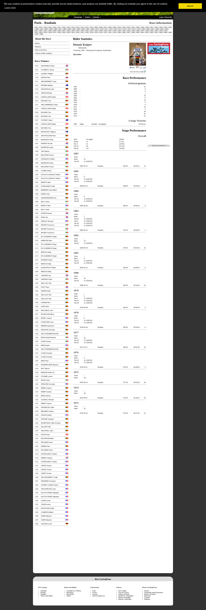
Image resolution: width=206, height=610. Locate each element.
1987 (60, 29)
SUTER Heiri (45, 434)
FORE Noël (45, 306)
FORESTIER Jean (47, 322)
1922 (77, 32)
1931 (36, 32)
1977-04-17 (84, 347)
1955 (73, 31)
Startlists (43, 594)
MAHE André (45, 345)
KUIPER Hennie (46, 213)
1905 (137, 32)
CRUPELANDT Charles (49, 454)
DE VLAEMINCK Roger (49, 236)
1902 (151, 32)
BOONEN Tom (46, 101)
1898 (170, 32)
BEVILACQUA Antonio (48, 337)
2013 (77, 27)
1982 (83, 29)
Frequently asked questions (153, 592)
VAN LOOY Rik (46, 283)
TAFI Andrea (45, 151)
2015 (68, 27)
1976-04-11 (83, 367)
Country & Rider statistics (43, 53)
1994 (165, 27)
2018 (54, 27)
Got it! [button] (190, 6)
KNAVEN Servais (47, 143)
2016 (63, 27)
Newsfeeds (70, 594)
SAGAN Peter (45, 77)
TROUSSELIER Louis (48, 489)
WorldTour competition (125, 596)
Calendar (96, 17)
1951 (91, 31)
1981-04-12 (84, 267)
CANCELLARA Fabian (48, 97)
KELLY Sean (45, 201)
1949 (100, 31)
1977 (106, 29)
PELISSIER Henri (47, 442)
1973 (124, 29)
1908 (123, 32)
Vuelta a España (123, 594)
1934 (156, 31)
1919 (91, 32)
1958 (59, 31)
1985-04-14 (84, 186)
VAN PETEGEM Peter (48, 136)
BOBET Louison (46, 318)
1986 (64, 29)
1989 (50, 29)
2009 (96, 27)
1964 (166, 29)
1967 (152, 29)
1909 (119, 32)
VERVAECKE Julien (47, 407)
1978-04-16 (84, 327)
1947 (110, 31)
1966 (157, 29)
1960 (50, 31)
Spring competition (124, 597)
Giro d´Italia (122, 591)
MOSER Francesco (47, 225)
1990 (46, 29)
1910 (114, 32)
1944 (124, 31)
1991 (41, 29)
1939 (133, 31)
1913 (100, 32)
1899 (165, 32)
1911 (110, 32)
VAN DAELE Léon (47, 310)
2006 (110, 27)
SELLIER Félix (46, 427)
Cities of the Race (41, 50)
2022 (36, 27)
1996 (156, 27)
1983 (78, 29)
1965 (161, 29)
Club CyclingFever (98, 596)
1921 (82, 32)
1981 (87, 29)
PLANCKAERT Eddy (48, 186)
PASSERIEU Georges (48, 481)
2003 (123, 27)
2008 (100, 27)
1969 (143, 29)
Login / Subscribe (165, 17)
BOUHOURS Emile (47, 508)
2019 (50, 27)
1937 (142, 31)
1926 (59, 32)
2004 (119, 27)
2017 (59, 27)
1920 (87, 32)
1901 (156, 32)
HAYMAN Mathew (47, 85)
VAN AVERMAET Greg (48, 81)
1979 (97, 29)
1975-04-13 (84, 382)
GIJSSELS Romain (47, 399)
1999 (142, 27)
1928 (50, 32)
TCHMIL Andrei (46, 170)
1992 (37, 29)
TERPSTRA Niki (46, 93)
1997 (151, 27)
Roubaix (94, 124)
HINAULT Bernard (47, 221)
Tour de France (123, 592)
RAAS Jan (44, 217)
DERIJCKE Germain (48, 330)
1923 (73, 32)
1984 (74, 29)
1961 (45, 31)
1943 (128, 31)
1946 (114, 31)
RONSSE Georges (47, 419)
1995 (160, 27)
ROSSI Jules (45, 380)
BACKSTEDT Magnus (48, 132)
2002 (128, 27)
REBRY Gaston (46, 388)
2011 (86, 27)
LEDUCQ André (46, 415)
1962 (40, 31)
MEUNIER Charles (47, 411)
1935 (151, 31)
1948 (105, 31)
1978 (101, 29)
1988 (55, 29)
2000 (137, 27)
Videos (68, 596)
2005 (114, 27)
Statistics (147, 599)
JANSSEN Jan (46, 275)
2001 (133, 27)
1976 (111, 29)
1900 (160, 32)
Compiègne (102, 124)
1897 (37, 34)
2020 (45, 27)
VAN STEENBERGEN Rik (49, 334)
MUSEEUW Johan (47, 139)
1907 (128, 32)
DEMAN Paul (45, 446)
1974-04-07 (84, 398)
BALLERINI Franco (47, 155)
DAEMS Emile (45, 291)
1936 (147, 31)
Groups (95, 594)
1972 (129, 29)
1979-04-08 (84, 307)
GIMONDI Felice (46, 279)
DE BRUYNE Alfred (47, 314)
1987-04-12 (84, 166)
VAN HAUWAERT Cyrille (49, 477)
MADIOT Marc (46, 182)
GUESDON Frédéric (48, 159)
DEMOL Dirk (45, 194)
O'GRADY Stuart (46, 120)
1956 (68, 31)
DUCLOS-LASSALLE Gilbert (50, 174)
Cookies (147, 597)
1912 (105, 32)
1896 (41, 34)
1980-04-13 (84, 285)
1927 (54, 32)
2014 (73, 27)
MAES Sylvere (46, 396)
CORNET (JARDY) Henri (49, 485)
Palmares (38, 47)
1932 (165, 31)
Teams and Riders (46, 596)
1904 (142, 32)
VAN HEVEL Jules (47, 431)
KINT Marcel (45, 368)
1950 (96, 31)
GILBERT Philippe (47, 74)
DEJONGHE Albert (47, 438)
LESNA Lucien (46, 500)
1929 (45, 32)
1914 (96, 32)
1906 (133, 32)
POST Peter (45, 287)
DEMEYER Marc (46, 240)
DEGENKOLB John (47, 89)
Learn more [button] (10, 7)
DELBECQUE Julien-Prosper (51, 423)
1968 (148, 29)
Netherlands (82, 48)
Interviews (69, 592)
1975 (115, 29)
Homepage (78, 17)
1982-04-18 (84, 248)
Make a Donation (150, 594)
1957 (63, 31)
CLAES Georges (46, 353)
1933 (161, 31)
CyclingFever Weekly (73, 591)
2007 (105, 27)
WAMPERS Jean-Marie (49, 190)
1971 (134, 29)
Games (87, 17)
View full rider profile (137, 72)
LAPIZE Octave (46, 465)
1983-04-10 (84, 230)
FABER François (46, 458)
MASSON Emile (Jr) (48, 372)
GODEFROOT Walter (48, 267)
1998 (147, 27)
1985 (69, 29)
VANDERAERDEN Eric (48, 198)
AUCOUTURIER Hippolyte (50, 493)
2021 (40, 27)
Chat (94, 591)
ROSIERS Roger (46, 260)
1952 (87, 31)
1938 (137, 31)
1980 (92, 29)
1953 (82, 31)
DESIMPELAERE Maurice (49, 365)
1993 (170, 27)
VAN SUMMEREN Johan (49, 105)
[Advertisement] (52, 551)
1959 (54, 31)
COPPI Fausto (46, 341)
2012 (82, 27)
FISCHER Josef (46, 524)
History (37, 43)
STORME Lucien (46, 376)
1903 (147, 32)
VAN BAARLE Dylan (48, 66)
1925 (63, 32)
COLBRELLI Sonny (47, 70)
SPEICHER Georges (48, 384)
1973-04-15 (84, 413)
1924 (68, 32)
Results (43, 592)
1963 (36, 31)
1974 (120, 29)
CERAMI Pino (45, 302)
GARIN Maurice (46, 516)
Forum (94, 592)
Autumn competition (125, 599)
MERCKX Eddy (46, 252)
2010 (91, 27)
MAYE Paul (44, 361)
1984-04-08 (84, 206)
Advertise (147, 596)
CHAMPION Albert (47, 512)
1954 (77, 31)
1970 (138, 29)
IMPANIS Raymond (47, 326)
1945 (119, 31)
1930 (40, 32)
